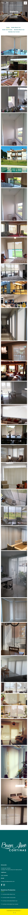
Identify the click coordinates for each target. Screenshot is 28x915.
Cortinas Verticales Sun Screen (10, 904)
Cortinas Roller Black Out (8, 894)
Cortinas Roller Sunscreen (8, 897)
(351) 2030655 (4, 875)
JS (20, 910)
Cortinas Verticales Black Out (9, 900)
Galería (16, 14)
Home (11, 14)
